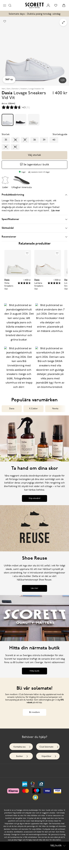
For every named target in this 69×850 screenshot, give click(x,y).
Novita (55, 409)
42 (15, 147)
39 (44, 140)
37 (25, 140)
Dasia (11, 409)
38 (34, 140)
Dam (8, 89)
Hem (3, 89)
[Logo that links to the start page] (34, 5)
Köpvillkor (46, 756)
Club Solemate (46, 747)
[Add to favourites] (4, 21)
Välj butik (56, 845)
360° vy (9, 79)
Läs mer (34, 588)
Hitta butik (34, 671)
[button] (18, 324)
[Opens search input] (10, 5)
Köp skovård (34, 498)
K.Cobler (33, 409)
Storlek (6, 134)
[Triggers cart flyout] (63, 5)
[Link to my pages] (48, 5)
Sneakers (23, 89)
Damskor (15, 89)
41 (6, 147)
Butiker (19, 756)
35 (6, 140)
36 (15, 140)
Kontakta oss (20, 747)
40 (53, 140)
